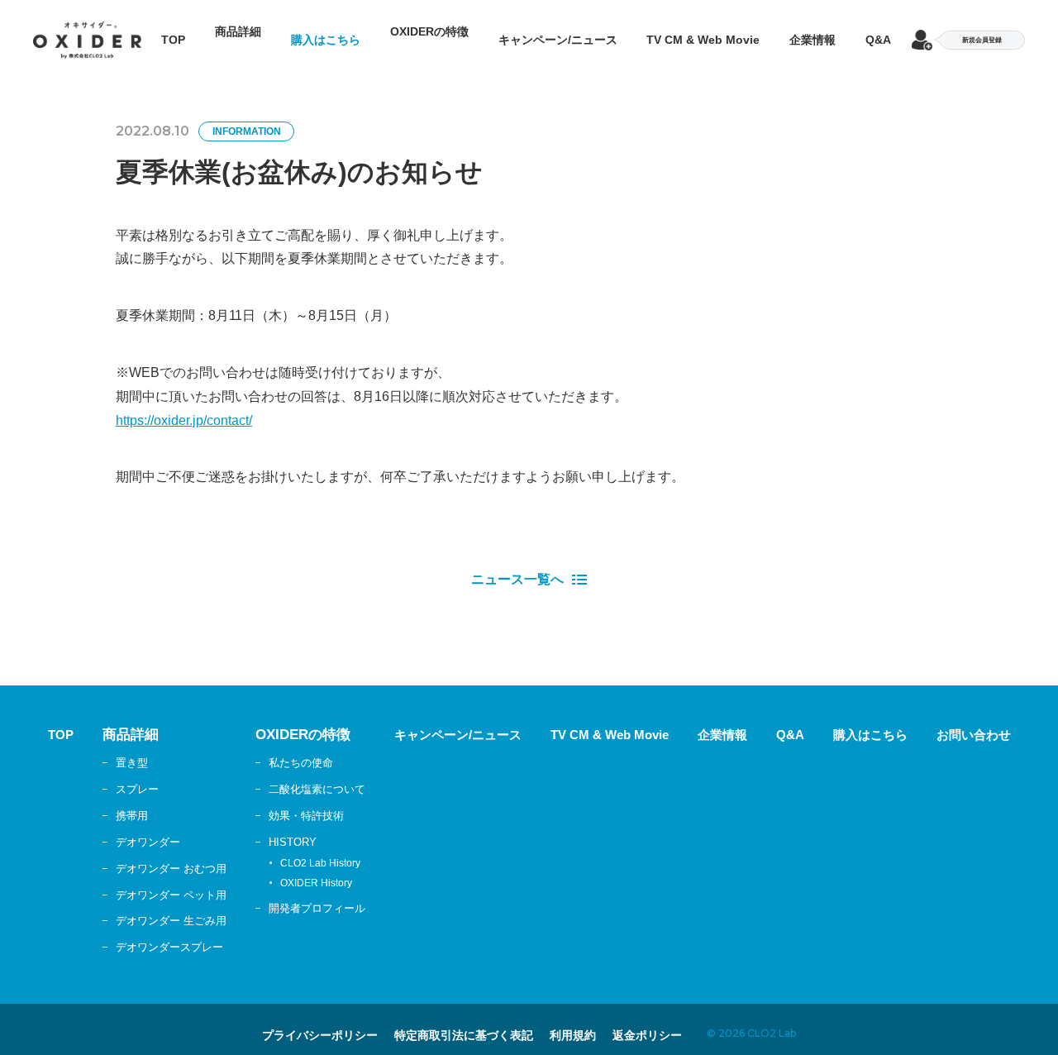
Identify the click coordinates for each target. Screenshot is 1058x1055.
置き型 (96, 745)
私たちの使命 (274, 745)
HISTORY (265, 825)
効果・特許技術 (280, 798)
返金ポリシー (679, 1018)
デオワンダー (113, 825)
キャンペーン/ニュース (557, 31)
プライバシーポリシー (292, 1018)
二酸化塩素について (292, 772)
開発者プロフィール (292, 892)
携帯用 (96, 798)
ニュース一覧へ (517, 563)
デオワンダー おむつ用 (138, 851)
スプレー (102, 772)
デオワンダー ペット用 (138, 878)
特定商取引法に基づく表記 (463, 1018)
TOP (173, 31)
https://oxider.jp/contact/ (184, 404)
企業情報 (812, 31)
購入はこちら (325, 31)
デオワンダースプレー (136, 930)
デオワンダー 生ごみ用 (138, 904)
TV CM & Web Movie (703, 31)
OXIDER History (287, 866)
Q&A (878, 31)
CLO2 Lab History (291, 846)
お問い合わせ (1008, 718)
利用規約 (593, 1018)
